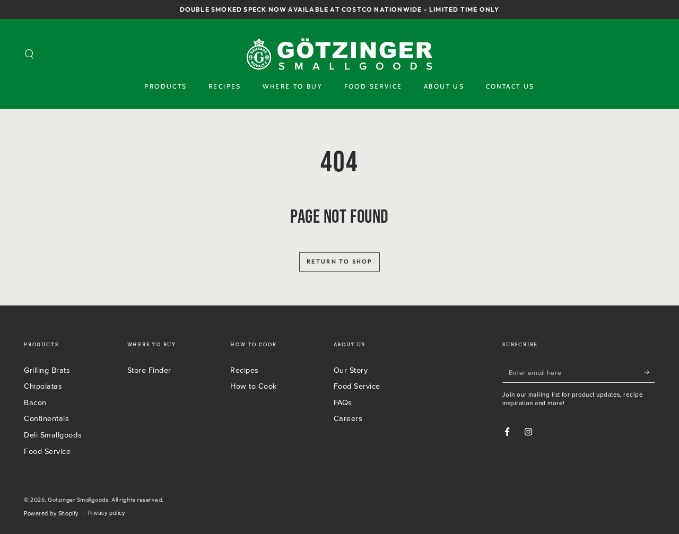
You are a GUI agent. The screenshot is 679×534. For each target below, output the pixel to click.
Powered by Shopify (51, 514)
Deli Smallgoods (53, 434)
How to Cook (253, 385)
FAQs (343, 402)
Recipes (244, 369)
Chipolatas (43, 385)
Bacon (35, 402)
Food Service (47, 451)
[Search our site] (29, 54)
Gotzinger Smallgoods (78, 499)
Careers (348, 418)
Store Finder (149, 369)
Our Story (351, 369)
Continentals (46, 418)
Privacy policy (106, 513)
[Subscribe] (649, 372)
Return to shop (340, 261)
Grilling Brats (47, 369)
